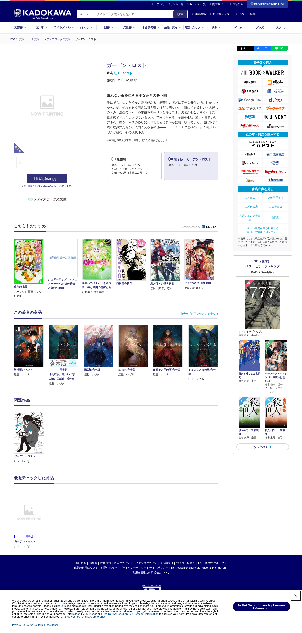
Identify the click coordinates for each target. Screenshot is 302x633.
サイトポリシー (158, 567)
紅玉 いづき (123, 73)
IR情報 (93, 563)
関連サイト (219, 4)
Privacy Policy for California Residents (35, 625)
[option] (31, 438)
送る (281, 48)
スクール (281, 27)
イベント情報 (247, 14)
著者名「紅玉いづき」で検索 (198, 313)
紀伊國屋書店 (275, 197)
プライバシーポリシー (133, 567)
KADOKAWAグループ (211, 563)
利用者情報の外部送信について (151, 572)
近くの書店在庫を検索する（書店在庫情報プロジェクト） (262, 230)
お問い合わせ (109, 567)
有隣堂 (275, 217)
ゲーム (238, 27)
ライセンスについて (145, 563)
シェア (264, 48)
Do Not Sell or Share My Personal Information (198, 567)
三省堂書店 (275, 206)
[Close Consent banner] (296, 596)
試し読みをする (50, 179)
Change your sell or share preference (83, 616)
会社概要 (81, 563)
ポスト (246, 48)
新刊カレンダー (222, 14)
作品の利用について (86, 567)
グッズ (260, 27)
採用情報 (105, 563)
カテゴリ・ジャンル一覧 (168, 4)
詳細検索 (200, 14)
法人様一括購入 (185, 563)
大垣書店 (250, 197)
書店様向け (166, 563)
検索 (180, 14)
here (60, 606)
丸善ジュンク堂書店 (249, 217)
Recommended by (191, 227)
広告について (122, 563)
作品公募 (237, 4)
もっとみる (260, 447)
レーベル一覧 (198, 4)
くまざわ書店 (250, 206)
